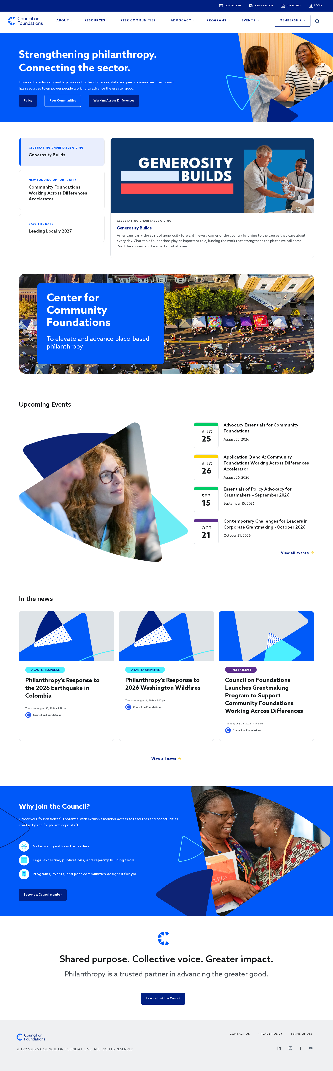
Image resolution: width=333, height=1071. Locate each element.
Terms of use (302, 1034)
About (63, 20)
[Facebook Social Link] (300, 1047)
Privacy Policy (270, 1034)
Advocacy (181, 20)
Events (249, 20)
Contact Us (240, 1034)
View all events (295, 553)
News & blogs (264, 5)
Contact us (233, 5)
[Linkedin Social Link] (279, 1047)
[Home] (25, 21)
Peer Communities (139, 20)
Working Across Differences (113, 100)
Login (318, 5)
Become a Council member (43, 895)
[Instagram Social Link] (290, 1047)
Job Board (293, 5)
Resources (95, 20)
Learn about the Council (163, 998)
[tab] (62, 152)
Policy (28, 100)
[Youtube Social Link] (311, 1047)
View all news (163, 759)
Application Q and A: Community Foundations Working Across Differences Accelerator (266, 463)
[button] (320, 21)
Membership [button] (291, 20)
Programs (217, 20)
